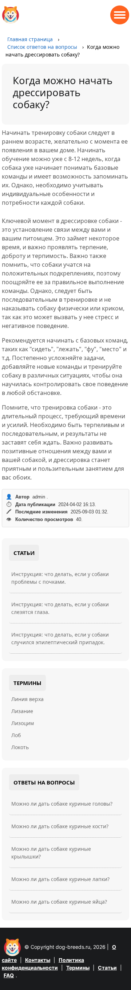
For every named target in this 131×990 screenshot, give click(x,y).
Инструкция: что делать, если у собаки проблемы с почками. (60, 578)
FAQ (9, 975)
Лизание (22, 711)
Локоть (20, 747)
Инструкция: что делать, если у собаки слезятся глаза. (60, 608)
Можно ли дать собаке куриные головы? (61, 803)
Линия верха (27, 699)
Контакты (37, 960)
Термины (78, 967)
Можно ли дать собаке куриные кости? (59, 826)
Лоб (16, 735)
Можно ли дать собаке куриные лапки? (60, 879)
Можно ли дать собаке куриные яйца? (59, 901)
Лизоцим (22, 723)
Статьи (107, 967)
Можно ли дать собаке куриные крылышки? (51, 852)
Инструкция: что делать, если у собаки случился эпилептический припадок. (60, 638)
